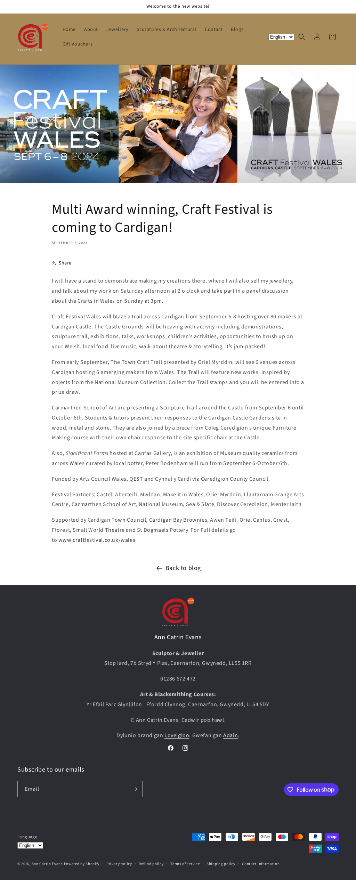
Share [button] (65, 263)
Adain (230, 735)
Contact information (261, 863)
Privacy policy (119, 863)
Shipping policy (221, 863)
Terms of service (185, 863)
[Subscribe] (134, 789)
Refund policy (151, 863)
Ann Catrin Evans (47, 863)
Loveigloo (176, 735)
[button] (301, 36)
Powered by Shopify (82, 863)
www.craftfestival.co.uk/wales (96, 540)
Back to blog (183, 568)
